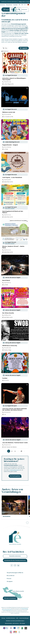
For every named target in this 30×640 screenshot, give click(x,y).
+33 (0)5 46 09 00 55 (14, 470)
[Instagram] (15, 565)
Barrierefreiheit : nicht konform (12, 623)
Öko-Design (22, 623)
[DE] (28, 4)
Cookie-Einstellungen (24, 618)
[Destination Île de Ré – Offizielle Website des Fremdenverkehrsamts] (15, 9)
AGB (17, 618)
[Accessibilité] (22, 4)
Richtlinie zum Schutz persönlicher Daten (15, 620)
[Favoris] (25, 5)
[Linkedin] (18, 565)
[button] (28, 4)
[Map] (19, 5)
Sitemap (3, 618)
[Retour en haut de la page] (27, 523)
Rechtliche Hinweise (10, 618)
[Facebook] (11, 565)
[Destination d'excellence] (11, 628)
